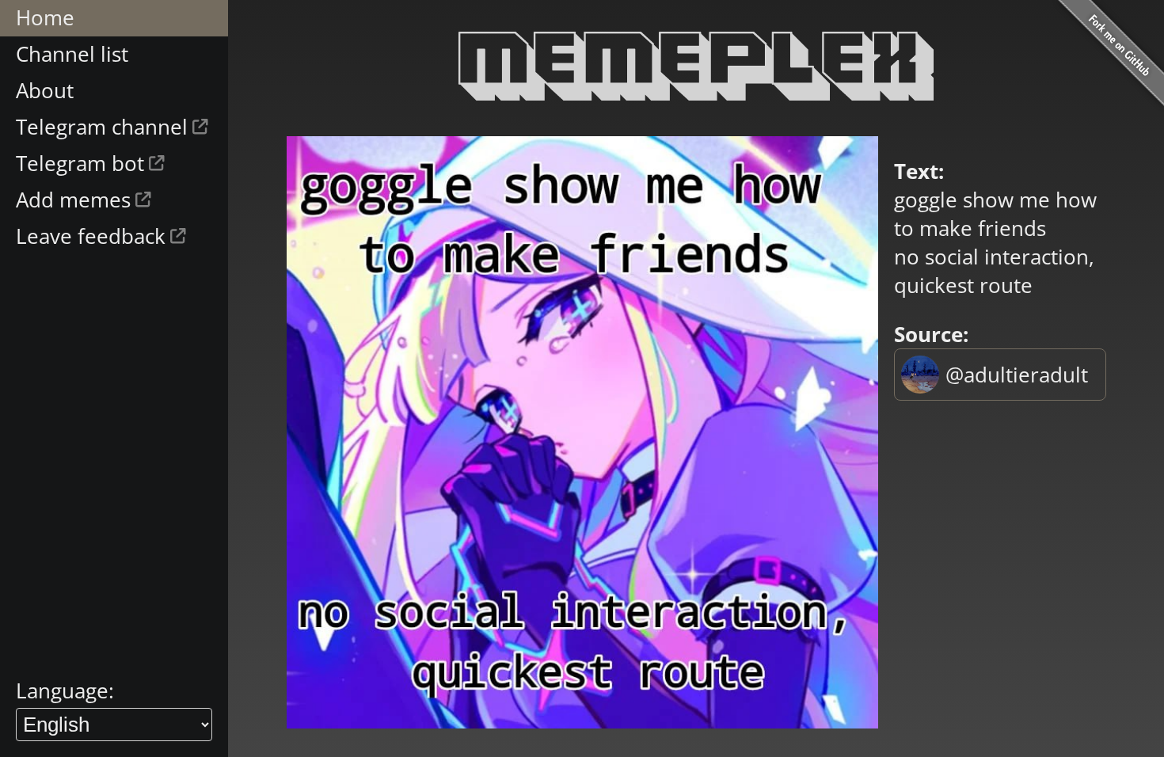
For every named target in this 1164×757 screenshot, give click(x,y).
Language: (65, 690)
